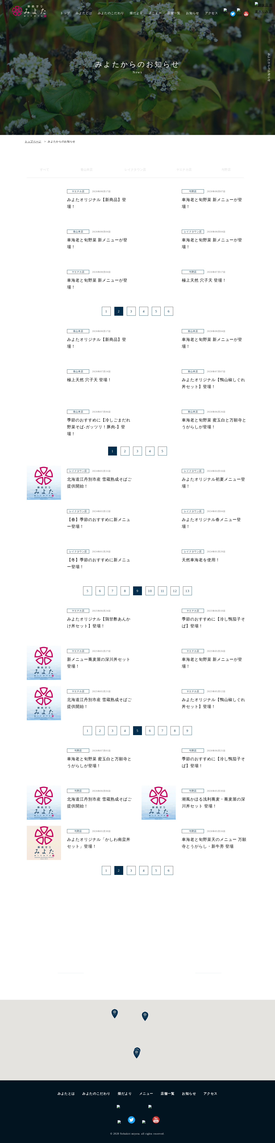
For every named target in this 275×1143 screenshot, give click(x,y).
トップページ (33, 141)
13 (187, 591)
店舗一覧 (168, 1093)
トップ (65, 13)
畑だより (136, 13)
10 (150, 591)
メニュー (146, 1093)
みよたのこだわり (111, 13)
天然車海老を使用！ (201, 560)
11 (162, 591)
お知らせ (192, 13)
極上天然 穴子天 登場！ (204, 280)
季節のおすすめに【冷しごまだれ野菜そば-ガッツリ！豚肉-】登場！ (98, 427)
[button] (136, 1054)
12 (175, 591)
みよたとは (84, 13)
